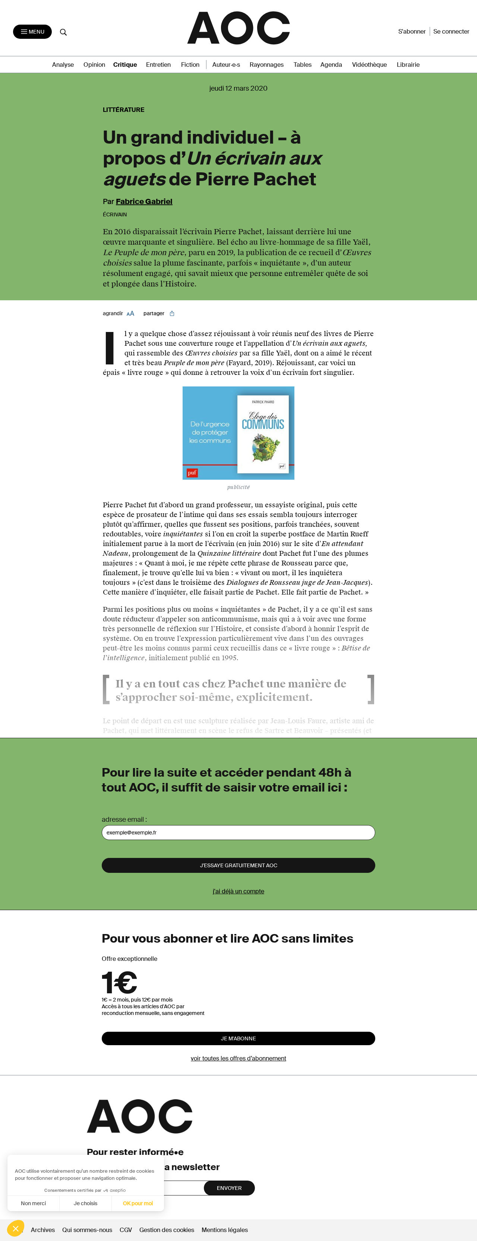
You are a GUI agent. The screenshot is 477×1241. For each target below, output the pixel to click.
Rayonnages (267, 65)
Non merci (33, 1203)
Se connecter (451, 31)
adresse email (123, 819)
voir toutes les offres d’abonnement (238, 1058)
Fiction (190, 65)
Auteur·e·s (226, 65)
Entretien (158, 65)
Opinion (94, 65)
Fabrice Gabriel (144, 201)
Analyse (63, 65)
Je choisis (85, 1203)
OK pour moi (138, 1203)
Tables (303, 65)
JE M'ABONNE (238, 1038)
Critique (125, 65)
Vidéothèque (369, 65)
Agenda (331, 65)
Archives (43, 1230)
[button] (16, 1228)
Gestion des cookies (167, 1230)
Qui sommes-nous (87, 1230)
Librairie (408, 65)
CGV (126, 1230)
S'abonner (412, 31)
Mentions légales (225, 1230)
